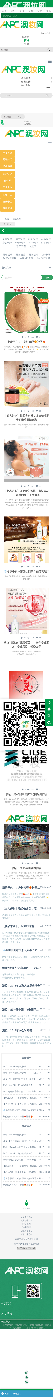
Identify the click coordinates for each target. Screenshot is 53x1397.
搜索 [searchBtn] (47, 95)
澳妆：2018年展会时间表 (26, 868)
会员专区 (7, 201)
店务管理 (7, 242)
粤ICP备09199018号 (36, 1327)
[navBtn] (50, 61)
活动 (9, 174)
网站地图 (26, 1223)
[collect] (23, 336)
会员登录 (45, 33)
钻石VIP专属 (43, 258)
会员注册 (25, 81)
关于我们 (26, 1217)
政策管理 (21, 246)
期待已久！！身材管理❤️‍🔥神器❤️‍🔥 (26, 342)
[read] (30, 336)
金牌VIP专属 (26, 258)
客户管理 (33, 242)
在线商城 (25, 85)
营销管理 (20, 242)
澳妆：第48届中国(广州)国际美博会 (26, 794)
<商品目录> (26, 1231)
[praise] (37, 336)
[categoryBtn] (26, 267)
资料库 (7, 180)
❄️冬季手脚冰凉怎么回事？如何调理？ (26, 571)
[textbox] (26, 1367)
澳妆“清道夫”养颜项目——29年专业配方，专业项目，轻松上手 (26, 644)
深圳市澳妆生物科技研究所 (26, 1243)
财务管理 (46, 242)
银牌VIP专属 (9, 258)
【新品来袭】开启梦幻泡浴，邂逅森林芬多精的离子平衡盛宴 (26, 493)
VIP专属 (46, 254)
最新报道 (20, 254)
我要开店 (7, 195)
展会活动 (7, 254)
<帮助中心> (26, 1234)
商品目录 (6, 1338)
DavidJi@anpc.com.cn (14, 1367)
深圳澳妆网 (8, 1324)
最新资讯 (7, 208)
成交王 (33, 246)
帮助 (26, 44)
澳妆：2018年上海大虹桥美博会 (21, 985)
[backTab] (7, 224)
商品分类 (7, 159)
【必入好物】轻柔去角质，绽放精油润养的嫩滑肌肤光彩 (26, 417)
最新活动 (33, 254)
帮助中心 (6, 1347)
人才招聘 (26, 1220)
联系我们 (26, 36)
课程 (9, 187)
